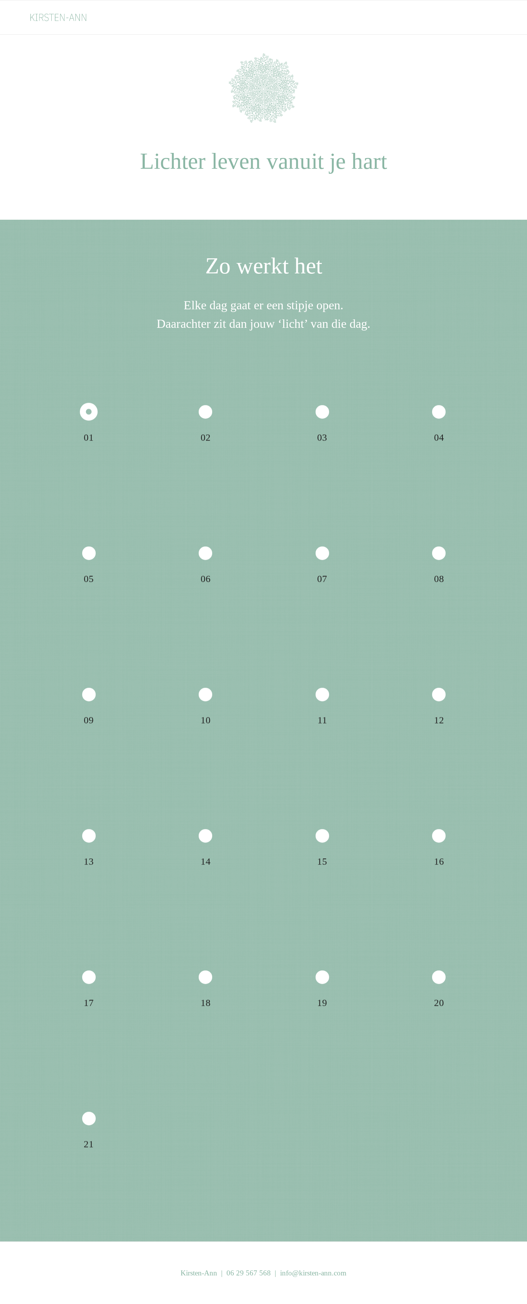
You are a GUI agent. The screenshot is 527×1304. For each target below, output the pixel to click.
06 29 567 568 (248, 1273)
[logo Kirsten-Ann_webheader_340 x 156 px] (67, 17)
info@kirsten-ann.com (313, 1273)
